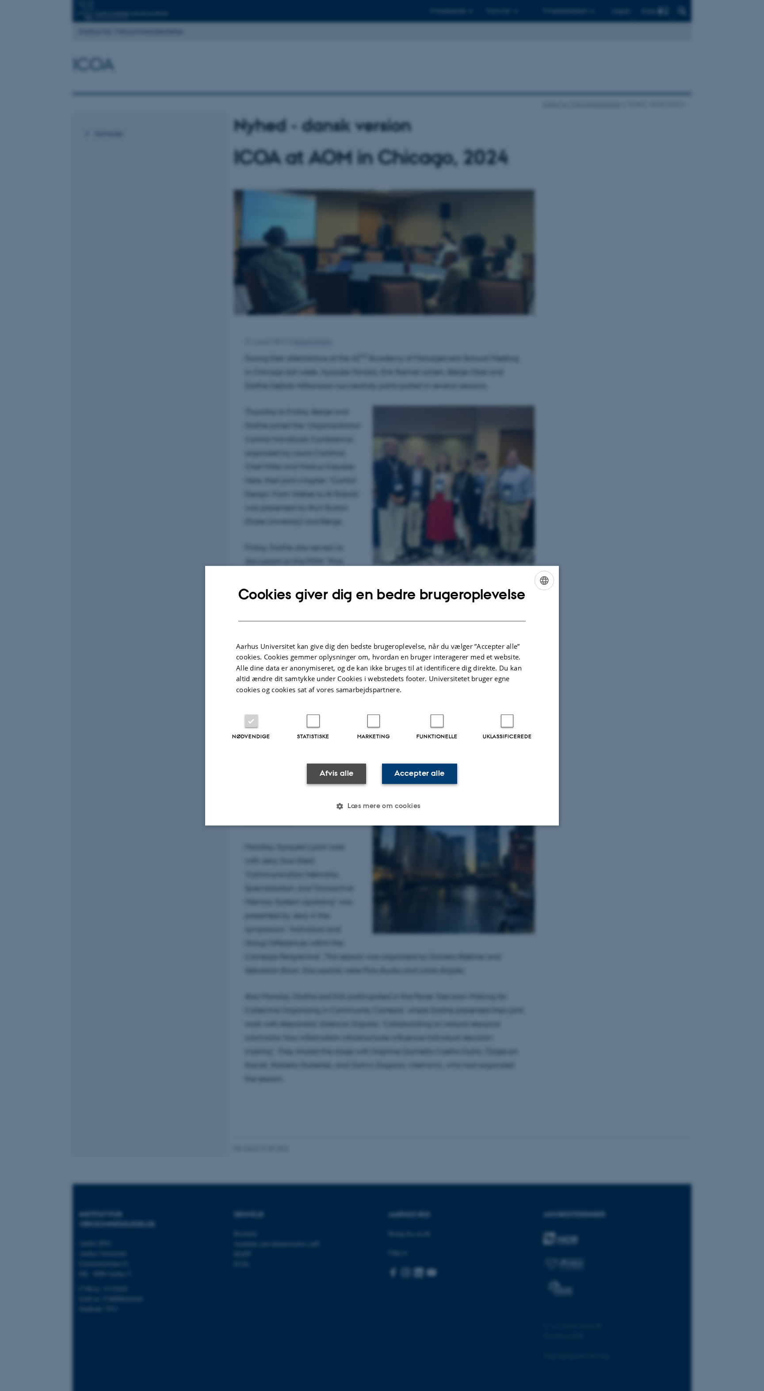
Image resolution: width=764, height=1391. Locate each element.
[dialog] (382, 695)
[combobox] (544, 580)
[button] (381, 806)
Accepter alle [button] (419, 773)
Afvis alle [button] (337, 773)
